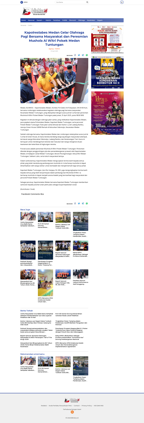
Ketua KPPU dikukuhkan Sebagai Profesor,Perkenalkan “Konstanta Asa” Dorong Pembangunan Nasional (80, 254)
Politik (64, 20)
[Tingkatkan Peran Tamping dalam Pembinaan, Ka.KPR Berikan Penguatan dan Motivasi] (80, 221)
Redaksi (44, 406)
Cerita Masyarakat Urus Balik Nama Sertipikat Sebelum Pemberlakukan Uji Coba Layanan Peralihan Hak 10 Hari (27, 224)
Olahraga (81, 20)
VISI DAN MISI (98, 406)
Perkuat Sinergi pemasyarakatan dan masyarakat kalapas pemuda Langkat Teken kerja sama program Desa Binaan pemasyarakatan (27, 263)
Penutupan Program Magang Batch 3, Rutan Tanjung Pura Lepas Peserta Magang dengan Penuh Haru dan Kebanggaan (45, 263)
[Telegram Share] (82, 55)
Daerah (39, 20)
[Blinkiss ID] (35, 11)
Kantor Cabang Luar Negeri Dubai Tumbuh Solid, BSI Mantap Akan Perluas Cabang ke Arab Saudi (62, 226)
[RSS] (72, 412)
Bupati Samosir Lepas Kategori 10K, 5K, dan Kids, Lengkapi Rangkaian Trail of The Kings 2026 (63, 283)
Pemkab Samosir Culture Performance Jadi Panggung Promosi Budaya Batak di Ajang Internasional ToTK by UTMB (80, 282)
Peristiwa (56, 20)
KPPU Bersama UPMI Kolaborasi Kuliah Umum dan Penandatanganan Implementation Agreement (45, 300)
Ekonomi (72, 20)
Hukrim (48, 20)
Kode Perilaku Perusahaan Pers (60, 406)
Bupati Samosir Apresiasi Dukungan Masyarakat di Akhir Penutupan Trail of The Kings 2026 (62, 254)
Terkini (57, 49)
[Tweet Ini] (78, 55)
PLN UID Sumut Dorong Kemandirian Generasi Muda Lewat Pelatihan (44, 225)
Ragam (99, 20)
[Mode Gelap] (122, 2)
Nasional (31, 20)
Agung (51, 49)
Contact (77, 406)
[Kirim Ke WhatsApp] (86, 55)
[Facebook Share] (75, 55)
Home (23, 20)
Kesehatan (91, 20)
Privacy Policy (87, 406)
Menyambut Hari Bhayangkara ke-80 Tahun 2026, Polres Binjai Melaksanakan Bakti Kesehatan (27, 283)
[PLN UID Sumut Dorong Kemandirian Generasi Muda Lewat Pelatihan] (45, 217)
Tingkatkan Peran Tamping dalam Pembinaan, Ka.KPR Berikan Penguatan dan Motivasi (80, 234)
